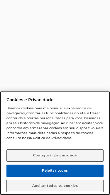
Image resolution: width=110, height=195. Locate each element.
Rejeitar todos (55, 170)
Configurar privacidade (55, 155)
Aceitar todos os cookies (55, 186)
